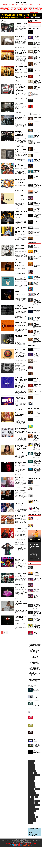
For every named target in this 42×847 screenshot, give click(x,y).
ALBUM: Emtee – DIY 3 (37, 118)
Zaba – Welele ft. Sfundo (19, 478)
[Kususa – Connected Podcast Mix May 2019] (30, 712)
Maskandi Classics (32, 811)
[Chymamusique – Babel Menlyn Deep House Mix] (30, 633)
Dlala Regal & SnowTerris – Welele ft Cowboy (21, 414)
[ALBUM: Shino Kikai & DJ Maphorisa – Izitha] (30, 150)
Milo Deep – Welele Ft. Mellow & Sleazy (21, 529)
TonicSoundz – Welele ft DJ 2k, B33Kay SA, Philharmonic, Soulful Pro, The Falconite (21, 230)
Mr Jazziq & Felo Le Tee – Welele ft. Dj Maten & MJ (20, 517)
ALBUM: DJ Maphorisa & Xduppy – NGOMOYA (35, 106)
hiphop (36, 803)
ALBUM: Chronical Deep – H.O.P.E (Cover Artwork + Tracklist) (36, 312)
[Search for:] (34, 25)
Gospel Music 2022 (34, 674)
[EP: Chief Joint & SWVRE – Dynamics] (30, 239)
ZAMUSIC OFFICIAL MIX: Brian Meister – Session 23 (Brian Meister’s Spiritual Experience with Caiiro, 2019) (37, 446)
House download (34, 675)
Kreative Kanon (29, 842)
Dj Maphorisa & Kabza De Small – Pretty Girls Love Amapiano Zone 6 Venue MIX (36, 264)
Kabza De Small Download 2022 (35, 644)
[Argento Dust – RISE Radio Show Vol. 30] (30, 741)
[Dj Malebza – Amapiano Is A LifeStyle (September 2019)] (30, 502)
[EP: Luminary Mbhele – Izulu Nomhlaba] (30, 192)
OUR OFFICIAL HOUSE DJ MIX (34, 432)
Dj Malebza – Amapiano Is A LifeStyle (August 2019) (36, 509)
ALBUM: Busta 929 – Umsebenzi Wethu (36, 165)
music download (34, 661)
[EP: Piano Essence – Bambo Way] (30, 222)
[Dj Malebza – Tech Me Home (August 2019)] (30, 496)
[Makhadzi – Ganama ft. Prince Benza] (30, 273)
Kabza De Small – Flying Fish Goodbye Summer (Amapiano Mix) (37, 613)
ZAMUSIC (23, 26)
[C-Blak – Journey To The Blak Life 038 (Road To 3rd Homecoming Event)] (30, 626)
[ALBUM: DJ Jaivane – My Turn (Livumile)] (30, 172)
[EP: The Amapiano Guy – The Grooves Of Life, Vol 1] (30, 38)
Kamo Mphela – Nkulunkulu (36, 283)
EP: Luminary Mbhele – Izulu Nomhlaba (36, 191)
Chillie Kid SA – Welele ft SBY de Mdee (21, 24)
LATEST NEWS (31, 307)
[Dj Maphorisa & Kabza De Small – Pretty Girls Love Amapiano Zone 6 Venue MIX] (30, 265)
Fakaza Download (34, 666)
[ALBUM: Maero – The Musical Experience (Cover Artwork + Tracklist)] (30, 340)
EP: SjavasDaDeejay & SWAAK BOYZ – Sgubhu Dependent (37, 81)
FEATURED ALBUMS (32, 345)
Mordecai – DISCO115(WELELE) (20, 194)
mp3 (37, 817)
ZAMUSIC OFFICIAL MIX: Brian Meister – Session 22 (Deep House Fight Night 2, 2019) (37, 454)
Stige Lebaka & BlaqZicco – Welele (20, 364)
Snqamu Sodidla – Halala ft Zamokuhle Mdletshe (36, 596)
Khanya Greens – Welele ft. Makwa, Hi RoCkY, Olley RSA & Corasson (21, 447)
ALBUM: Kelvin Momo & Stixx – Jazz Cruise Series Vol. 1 (37, 124)
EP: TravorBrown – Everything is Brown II (37, 209)
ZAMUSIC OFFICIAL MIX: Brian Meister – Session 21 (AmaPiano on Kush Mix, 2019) (37, 462)
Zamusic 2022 (34, 641)
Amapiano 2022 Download (35, 645)
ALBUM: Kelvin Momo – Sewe (36, 136)
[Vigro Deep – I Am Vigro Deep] (30, 247)
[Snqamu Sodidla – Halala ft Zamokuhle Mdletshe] (30, 596)
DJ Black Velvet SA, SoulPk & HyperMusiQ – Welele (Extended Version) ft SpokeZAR (21, 380)
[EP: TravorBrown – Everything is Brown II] (30, 210)
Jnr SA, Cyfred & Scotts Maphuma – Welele (20, 165)
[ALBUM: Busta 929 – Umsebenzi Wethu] (30, 167)
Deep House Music (32, 793)
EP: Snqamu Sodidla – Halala (37, 197)
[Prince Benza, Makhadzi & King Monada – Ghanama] (30, 278)
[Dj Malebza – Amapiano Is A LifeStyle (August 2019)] (30, 509)
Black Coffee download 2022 (34, 664)
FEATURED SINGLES (32, 242)
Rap (29, 819)
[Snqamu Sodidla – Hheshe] (30, 591)
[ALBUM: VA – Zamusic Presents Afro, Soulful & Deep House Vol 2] (30, 420)
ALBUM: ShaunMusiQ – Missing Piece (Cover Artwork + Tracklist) (36, 332)
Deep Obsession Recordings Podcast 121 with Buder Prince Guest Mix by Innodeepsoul (37, 704)
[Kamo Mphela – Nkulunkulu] (30, 284)
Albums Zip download (34, 682)
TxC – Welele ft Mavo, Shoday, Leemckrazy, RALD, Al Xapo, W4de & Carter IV (21, 68)
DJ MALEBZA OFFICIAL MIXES (34, 478)
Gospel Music (31, 799)
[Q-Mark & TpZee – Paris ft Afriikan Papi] (30, 252)
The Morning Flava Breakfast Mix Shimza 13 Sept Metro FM (36, 696)
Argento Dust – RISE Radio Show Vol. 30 (37, 740)
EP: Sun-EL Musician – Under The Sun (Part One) (37, 63)
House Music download (34, 676)
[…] (21, 33)
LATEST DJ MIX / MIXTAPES (34, 602)
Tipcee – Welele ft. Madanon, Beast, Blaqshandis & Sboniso (20, 560)
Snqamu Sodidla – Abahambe (36, 584)
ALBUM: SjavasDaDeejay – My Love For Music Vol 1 (36, 142)
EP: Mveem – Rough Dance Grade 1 (36, 232)
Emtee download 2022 (34, 662)
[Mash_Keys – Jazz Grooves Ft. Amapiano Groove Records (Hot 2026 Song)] (30, 44)
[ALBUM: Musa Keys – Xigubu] (30, 77)
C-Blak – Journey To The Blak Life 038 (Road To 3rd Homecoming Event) (37, 626)
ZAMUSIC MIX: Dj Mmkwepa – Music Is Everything (37, 525)
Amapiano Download (35, 649)
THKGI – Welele (19, 103)
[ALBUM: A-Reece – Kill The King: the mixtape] (30, 131)
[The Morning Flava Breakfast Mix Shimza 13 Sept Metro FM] (30, 697)
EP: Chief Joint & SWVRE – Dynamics (36, 237)
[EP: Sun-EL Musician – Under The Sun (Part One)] (30, 64)
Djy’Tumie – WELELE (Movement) (20, 150)
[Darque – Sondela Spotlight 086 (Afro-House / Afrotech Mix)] (30, 606)
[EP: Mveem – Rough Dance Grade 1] (30, 233)
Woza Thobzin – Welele (19, 290)
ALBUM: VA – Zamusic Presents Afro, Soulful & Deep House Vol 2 (36, 419)
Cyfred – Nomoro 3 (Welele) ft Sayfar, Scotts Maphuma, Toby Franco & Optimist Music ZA (20, 87)
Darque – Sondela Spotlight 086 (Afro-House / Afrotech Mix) (37, 606)
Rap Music (33, 819)
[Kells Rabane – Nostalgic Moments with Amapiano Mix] (30, 752)
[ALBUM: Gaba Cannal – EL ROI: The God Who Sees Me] (30, 71)
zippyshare (31, 823)
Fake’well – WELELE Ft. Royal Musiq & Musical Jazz (21, 213)
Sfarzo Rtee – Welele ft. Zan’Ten (20, 463)
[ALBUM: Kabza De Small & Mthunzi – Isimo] (30, 177)
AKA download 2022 (34, 655)
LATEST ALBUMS (31, 182)
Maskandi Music (32, 815)
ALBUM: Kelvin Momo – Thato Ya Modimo (36, 87)
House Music (31, 809)
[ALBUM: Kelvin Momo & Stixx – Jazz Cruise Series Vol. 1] (30, 125)
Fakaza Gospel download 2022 (34, 673)
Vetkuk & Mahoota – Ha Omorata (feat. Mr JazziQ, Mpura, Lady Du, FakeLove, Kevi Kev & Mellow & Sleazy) (37, 301)
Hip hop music (37, 805)
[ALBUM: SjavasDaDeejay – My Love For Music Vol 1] (30, 142)
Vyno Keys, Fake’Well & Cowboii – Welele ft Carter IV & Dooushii (21, 181)
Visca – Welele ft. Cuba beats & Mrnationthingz (19, 264)
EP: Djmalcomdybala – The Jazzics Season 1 (37, 215)
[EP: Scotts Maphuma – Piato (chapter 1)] (30, 58)
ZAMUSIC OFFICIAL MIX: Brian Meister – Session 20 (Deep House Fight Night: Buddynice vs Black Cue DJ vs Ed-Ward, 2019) (37, 471)
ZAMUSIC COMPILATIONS (33, 408)
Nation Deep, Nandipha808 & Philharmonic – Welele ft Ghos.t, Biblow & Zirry (19, 134)
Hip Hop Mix (31, 805)
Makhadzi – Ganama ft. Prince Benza (37, 271)
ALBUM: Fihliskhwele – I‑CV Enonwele (36, 203)
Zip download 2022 (34, 657)
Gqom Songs (31, 803)
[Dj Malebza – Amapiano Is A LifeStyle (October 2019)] (30, 489)
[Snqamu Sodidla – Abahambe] (30, 586)
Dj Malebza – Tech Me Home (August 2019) (36, 495)
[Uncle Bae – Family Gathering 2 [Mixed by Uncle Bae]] (30, 746)
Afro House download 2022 (34, 670)
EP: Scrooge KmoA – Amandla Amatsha (37, 227)
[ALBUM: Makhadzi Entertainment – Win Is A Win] (30, 94)
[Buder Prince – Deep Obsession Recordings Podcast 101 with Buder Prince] (30, 733)
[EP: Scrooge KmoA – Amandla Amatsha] (30, 228)
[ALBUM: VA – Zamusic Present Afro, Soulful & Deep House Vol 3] (30, 413)
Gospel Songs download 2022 (34, 672)
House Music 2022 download (34, 679)
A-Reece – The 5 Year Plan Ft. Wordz (37, 288)
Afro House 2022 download (34, 678)
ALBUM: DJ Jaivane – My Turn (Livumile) (37, 171)
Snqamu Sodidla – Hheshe (36, 590)
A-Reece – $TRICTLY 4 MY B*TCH (36, 294)
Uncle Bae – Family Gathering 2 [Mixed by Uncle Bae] (37, 745)
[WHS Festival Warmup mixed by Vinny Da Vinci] (30, 690)
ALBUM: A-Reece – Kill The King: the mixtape (36, 130)
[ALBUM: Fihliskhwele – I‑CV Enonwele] (30, 204)
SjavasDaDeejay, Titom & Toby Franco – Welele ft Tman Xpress (21, 247)
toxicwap (30, 821)
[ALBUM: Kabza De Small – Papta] (30, 33)
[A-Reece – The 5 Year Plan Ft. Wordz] (30, 290)
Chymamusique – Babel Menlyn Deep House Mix (36, 632)
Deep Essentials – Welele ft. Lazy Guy (20, 321)
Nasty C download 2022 (34, 651)
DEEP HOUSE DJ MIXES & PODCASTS (33, 686)
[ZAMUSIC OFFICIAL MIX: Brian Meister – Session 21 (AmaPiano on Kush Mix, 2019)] (30, 462)
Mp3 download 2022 (34, 656)
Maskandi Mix (31, 813)
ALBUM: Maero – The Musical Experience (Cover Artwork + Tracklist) (37, 340)
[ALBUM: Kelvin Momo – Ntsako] (30, 114)
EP (29, 797)
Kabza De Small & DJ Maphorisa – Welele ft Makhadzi (20, 351)
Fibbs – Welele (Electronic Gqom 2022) (20, 399)
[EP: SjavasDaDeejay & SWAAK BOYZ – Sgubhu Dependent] (30, 82)
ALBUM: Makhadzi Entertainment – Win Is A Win (36, 93)
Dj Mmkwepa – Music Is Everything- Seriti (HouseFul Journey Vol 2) (37, 518)
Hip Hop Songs (31, 807)
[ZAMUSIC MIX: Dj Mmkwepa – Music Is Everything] (30, 526)
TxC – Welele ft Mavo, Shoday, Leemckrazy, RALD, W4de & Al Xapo (21, 53)
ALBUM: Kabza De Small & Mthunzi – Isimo (36, 176)
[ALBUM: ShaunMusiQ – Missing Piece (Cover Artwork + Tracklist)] (30, 332)
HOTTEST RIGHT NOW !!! (33, 28)
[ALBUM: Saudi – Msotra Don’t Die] (30, 156)
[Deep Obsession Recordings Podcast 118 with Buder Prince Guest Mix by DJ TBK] (30, 718)
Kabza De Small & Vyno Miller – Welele (20, 491)
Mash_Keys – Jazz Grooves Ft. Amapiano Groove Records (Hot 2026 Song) (36, 44)
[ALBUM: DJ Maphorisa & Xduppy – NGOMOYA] (30, 107)
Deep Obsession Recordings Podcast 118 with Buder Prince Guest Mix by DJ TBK (37, 718)
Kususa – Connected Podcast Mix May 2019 (37, 711)
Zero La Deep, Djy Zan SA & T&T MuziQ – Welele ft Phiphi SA (21, 278)
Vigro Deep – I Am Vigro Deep (36, 246)
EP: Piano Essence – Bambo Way (36, 221)
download (36, 795)
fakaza (32, 797)
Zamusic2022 (34, 643)
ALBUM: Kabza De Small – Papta (36, 31)
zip (34, 821)
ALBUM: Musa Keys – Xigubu (37, 75)
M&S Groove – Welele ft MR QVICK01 (21, 335)
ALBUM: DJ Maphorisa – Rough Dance (37, 99)
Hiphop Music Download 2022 (34, 669)
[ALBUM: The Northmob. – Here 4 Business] (30, 186)
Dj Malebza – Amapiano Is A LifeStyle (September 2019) (36, 502)
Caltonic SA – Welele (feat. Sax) (20, 574)
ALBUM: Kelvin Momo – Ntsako (36, 113)
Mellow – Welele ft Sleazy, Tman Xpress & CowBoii (20, 117)
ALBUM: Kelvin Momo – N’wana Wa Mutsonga (36, 51)
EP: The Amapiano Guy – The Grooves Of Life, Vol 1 (36, 37)
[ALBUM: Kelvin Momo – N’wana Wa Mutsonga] (30, 52)
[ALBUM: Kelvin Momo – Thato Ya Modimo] (30, 88)
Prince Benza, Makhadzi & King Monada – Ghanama (37, 277)
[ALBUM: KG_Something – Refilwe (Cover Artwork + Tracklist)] (30, 325)
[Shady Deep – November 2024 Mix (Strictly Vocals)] (30, 620)
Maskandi (36, 809)
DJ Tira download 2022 (34, 663)
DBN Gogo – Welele (20, 542)
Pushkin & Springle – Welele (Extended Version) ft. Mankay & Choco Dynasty (21, 430)
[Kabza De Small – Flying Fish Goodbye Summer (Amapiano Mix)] (30, 613)
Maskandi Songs (32, 817)
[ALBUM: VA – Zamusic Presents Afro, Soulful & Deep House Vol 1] (30, 427)
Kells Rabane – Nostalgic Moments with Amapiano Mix (37, 751)
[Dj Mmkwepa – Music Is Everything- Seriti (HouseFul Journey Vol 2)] (30, 519)
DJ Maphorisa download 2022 (34, 668)
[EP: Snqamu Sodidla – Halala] (30, 199)
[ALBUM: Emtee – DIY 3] (30, 119)
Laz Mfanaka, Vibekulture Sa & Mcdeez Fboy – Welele (21, 307)
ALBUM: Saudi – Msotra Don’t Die (36, 154)
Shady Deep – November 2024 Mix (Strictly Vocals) (36, 619)
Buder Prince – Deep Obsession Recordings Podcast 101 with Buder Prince (37, 733)
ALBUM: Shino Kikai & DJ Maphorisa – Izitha (36, 148)
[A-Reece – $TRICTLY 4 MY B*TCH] (30, 295)
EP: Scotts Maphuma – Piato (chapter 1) (36, 57)
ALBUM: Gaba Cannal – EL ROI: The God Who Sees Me (37, 69)
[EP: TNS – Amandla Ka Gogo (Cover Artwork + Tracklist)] (30, 319)
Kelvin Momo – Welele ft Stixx (21, 37)
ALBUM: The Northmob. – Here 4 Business (37, 185)
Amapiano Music (32, 783)
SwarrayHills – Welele (21, 588)
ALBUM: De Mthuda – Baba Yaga (37, 160)
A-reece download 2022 (34, 650)
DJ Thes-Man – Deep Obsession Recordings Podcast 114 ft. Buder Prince (37, 725)
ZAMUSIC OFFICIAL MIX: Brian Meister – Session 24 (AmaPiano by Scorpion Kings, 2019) (37, 437)
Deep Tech (30, 795)
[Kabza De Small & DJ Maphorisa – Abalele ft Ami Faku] (30, 258)
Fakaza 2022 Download (34, 667)
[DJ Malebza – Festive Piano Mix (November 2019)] (30, 483)
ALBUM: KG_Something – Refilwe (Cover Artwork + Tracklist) (37, 325)
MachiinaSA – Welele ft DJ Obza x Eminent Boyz (21, 603)
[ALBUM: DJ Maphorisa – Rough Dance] (30, 101)
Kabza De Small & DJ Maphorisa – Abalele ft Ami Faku (37, 257)
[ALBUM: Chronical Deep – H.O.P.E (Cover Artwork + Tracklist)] (30, 312)
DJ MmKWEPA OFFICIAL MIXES (34, 514)
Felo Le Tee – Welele (20, 503)
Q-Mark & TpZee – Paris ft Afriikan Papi (36, 251)
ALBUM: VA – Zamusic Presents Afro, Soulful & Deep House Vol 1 (36, 426)
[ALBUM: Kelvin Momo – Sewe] (30, 137)
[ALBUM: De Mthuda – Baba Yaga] (30, 161)
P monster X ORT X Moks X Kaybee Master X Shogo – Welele (20, 618)
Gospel (36, 797)
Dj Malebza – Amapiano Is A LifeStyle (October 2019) (36, 488)
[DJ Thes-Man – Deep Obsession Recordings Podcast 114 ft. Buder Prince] (30, 726)
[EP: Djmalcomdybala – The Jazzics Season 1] (30, 216)
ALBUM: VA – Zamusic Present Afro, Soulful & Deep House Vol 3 (36, 412)
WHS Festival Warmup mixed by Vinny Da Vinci (36, 689)
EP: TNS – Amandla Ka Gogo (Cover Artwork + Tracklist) (37, 318)
